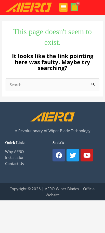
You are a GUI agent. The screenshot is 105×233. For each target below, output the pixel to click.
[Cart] (74, 7)
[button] (63, 7)
